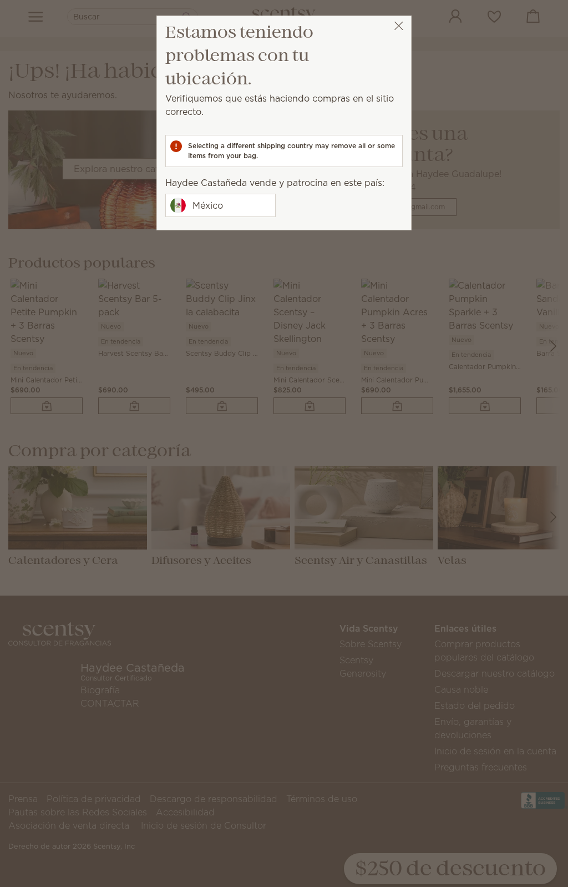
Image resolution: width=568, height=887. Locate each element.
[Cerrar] (398, 26)
